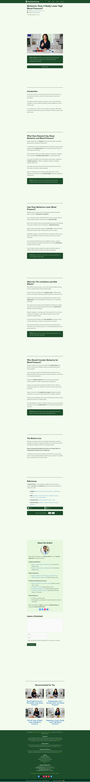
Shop (53, 1)
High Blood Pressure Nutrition (46, 732)
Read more (58, 740)
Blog (49, 1)
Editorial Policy (46, 773)
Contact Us (45, 762)
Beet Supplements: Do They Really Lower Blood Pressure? (34, 703)
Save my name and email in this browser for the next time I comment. (44, 640)
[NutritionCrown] (26, 1)
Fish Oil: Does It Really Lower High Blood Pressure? (34, 722)
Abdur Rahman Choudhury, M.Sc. (39, 10)
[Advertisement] (45, 24)
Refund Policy (52, 773)
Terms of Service (40, 773)
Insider (62, 1)
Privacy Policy (33, 773)
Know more (60, 752)
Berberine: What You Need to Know (47, 500)
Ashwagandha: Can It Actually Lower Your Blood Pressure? (55, 703)
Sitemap (57, 773)
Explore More (45, 66)
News (57, 1)
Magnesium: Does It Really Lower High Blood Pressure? (55, 722)
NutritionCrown (33, 1)
